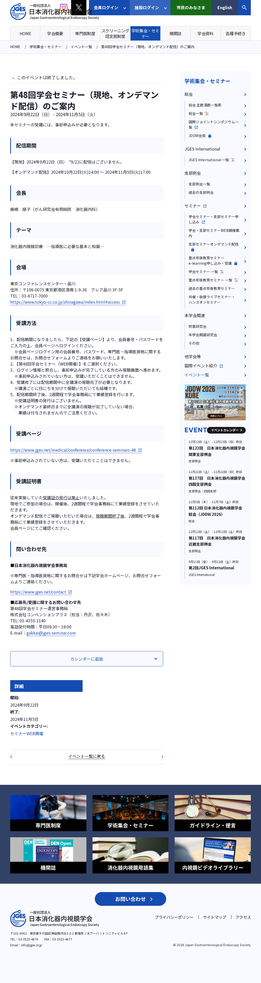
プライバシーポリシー (174, 917)
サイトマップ (214, 917)
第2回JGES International (211, 567)
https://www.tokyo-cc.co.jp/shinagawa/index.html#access (65, 302)
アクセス (243, 917)
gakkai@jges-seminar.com (51, 633)
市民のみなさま (191, 7)
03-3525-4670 (28, 939)
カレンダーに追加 (86, 659)
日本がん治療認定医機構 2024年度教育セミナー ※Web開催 (159, 757)
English (224, 7)
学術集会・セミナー (207, 81)
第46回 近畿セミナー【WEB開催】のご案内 (14, 757)
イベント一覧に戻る (86, 756)
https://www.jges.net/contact (38, 592)
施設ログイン (147, 7)
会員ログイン (106, 7)
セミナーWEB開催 (26, 733)
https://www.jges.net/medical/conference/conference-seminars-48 (73, 450)
